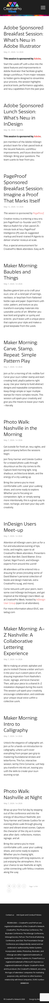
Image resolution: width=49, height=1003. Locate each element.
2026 (21, 52)
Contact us (10, 915)
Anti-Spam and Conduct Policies (28, 915)
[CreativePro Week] (20, 7)
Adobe (37, 58)
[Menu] (41, 7)
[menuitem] (41, 7)
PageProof (38, 213)
